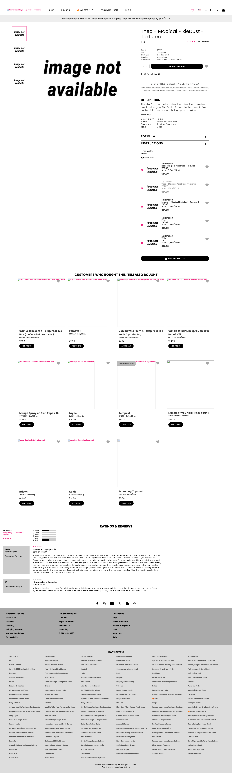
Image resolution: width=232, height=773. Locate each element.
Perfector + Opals (52, 737)
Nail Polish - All (194, 673)
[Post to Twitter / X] (145, 74)
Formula (148, 136)
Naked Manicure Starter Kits (127, 754)
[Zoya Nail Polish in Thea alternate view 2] (19, 65)
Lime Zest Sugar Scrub (18, 720)
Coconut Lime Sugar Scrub (127, 669)
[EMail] (159, 74)
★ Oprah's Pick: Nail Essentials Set (202, 720)
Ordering (10, 625)
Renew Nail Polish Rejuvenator (164, 681)
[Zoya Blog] (127, 603)
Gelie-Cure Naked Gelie (90, 724)
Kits (10, 660)
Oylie (115, 637)
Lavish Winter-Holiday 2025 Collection (167, 665)
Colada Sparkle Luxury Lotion (93, 745)
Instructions (152, 143)
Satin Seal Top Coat (196, 749)
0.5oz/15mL (153, 52)
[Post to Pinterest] (148, 74)
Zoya (115, 618)
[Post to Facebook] (141, 74)
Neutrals (12, 673)
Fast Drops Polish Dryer (197, 677)
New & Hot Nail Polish (54, 665)
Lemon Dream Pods (124, 690)
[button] (24, 10)
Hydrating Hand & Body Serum (200, 728)
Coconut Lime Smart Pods (163, 669)
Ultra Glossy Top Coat (161, 745)
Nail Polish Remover (53, 749)
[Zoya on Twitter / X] (119, 603)
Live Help (10, 622)
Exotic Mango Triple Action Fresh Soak (96, 707)
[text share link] (163, 74)
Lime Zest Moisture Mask (91, 732)
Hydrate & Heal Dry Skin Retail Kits (95, 698)
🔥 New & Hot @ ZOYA (197, 711)
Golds (154, 686)
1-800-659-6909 (66, 633)
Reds (118, 673)
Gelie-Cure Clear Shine (161, 728)
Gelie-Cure (49, 758)
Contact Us (11, 618)
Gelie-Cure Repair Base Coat (92, 711)
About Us (63, 618)
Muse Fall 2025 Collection (127, 665)
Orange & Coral (194, 703)
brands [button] (65, 10)
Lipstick (84, 669)
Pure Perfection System (125, 737)
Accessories (193, 656)
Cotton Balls (193, 737)
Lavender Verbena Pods (19, 698)
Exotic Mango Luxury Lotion (92, 741)
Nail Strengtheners (124, 656)
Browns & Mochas (16, 686)
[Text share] (163, 74)
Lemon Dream (122, 720)
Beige (154, 703)
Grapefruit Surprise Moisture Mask (202, 732)
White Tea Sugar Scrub (161, 720)
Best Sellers (85, 681)
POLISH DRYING (87, 656)
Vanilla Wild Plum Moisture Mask (59, 732)
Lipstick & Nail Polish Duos (163, 660)
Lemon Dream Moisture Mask (21, 737)
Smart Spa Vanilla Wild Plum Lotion (203, 741)
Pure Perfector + (87, 737)
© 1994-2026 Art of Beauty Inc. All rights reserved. (116, 766)
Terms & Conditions (15, 633)
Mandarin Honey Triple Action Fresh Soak (203, 707)
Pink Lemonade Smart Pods (199, 669)
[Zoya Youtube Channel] (112, 603)
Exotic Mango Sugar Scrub (55, 720)
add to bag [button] (168, 66)
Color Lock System (160, 656)
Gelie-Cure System (121, 625)
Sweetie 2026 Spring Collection (22, 669)
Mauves (119, 703)
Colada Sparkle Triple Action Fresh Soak (24, 707)
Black (47, 686)
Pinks (83, 673)
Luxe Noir (191, 694)
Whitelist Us (64, 625)
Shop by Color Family (125, 681)
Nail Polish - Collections (91, 677)
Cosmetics (49, 754)
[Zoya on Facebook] (97, 603)
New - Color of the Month (55, 669)
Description (150, 100)
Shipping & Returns (14, 629)
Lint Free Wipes (122, 749)
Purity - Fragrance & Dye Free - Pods (167, 694)
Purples (119, 677)
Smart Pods (85, 754)
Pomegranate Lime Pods (91, 694)
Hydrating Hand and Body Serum (58, 724)
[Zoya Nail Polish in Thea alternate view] (19, 49)
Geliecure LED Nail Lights (55, 741)
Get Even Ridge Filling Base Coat (58, 681)
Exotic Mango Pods (160, 690)
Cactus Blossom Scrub (161, 724)
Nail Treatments (87, 749)
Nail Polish (146, 115)
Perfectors (13, 741)
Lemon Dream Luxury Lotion (56, 745)
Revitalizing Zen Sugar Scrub (199, 724)
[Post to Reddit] (151, 74)
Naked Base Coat (195, 745)
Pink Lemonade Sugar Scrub (56, 673)
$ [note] (165, 174)
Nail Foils (13, 754)
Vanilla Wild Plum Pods (90, 690)
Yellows (119, 686)
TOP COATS (13, 656)
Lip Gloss (156, 673)
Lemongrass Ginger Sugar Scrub (22, 728)
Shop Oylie (13, 715)
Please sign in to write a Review (13, 533)
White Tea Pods (51, 694)
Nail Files (13, 749)
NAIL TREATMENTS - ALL (125, 711)
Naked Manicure (120, 622)
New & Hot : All (15, 665)
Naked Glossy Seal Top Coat (163, 749)
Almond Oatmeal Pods (18, 690)
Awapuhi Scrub (122, 724)
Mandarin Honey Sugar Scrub (164, 715)
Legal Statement (66, 622)
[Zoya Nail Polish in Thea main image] (19, 33)
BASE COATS (50, 656)
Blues (11, 681)
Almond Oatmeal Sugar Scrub (57, 728)
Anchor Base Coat (16, 677)
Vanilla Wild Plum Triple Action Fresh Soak (60, 707)
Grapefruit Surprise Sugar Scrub (94, 720)
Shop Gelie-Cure (123, 698)
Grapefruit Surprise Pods (19, 694)
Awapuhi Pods (194, 686)
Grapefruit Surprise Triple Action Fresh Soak (24, 711)
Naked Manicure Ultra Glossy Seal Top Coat (131, 728)
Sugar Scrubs (14, 724)
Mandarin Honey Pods (197, 690)
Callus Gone (14, 758)
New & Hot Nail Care (89, 665)
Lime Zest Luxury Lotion (126, 741)
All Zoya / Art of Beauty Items (93, 758)
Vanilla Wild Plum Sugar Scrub (93, 715)
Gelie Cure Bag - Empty (126, 745)
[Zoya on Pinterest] (134, 603)
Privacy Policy (12, 637)
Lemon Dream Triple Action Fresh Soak (60, 711)
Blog (128, 10)
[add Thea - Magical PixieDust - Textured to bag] (206, 66)
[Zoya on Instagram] (104, 603)
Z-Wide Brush (50, 715)
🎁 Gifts (155, 698)
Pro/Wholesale (109, 10)
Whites (48, 703)
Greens (191, 681)
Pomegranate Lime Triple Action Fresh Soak (167, 707)
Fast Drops (49, 677)
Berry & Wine (86, 703)
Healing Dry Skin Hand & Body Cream (167, 711)
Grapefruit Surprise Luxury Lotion (23, 745)
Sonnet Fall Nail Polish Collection (201, 660)
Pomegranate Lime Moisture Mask (166, 732)
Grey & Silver (14, 703)
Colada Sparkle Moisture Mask (22, 732)
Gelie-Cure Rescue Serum (198, 698)
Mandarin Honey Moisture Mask (129, 732)
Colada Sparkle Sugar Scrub (127, 715)
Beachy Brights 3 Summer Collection (203, 665)
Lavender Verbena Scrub (91, 728)
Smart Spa (117, 633)
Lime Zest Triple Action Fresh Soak (130, 707)
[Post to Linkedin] (155, 74)
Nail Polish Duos (123, 660)
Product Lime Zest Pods (126, 694)
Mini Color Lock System (90, 686)
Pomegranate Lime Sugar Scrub (201, 715)
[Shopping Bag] (223, 10)
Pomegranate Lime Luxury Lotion (166, 741)
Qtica (115, 629)
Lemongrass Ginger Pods (55, 690)
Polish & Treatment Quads (91, 660)
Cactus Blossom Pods (54, 698)
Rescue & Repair (51, 660)
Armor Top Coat (158, 677)
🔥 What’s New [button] (85, 10)
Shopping (63, 629)
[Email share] (159, 74)
